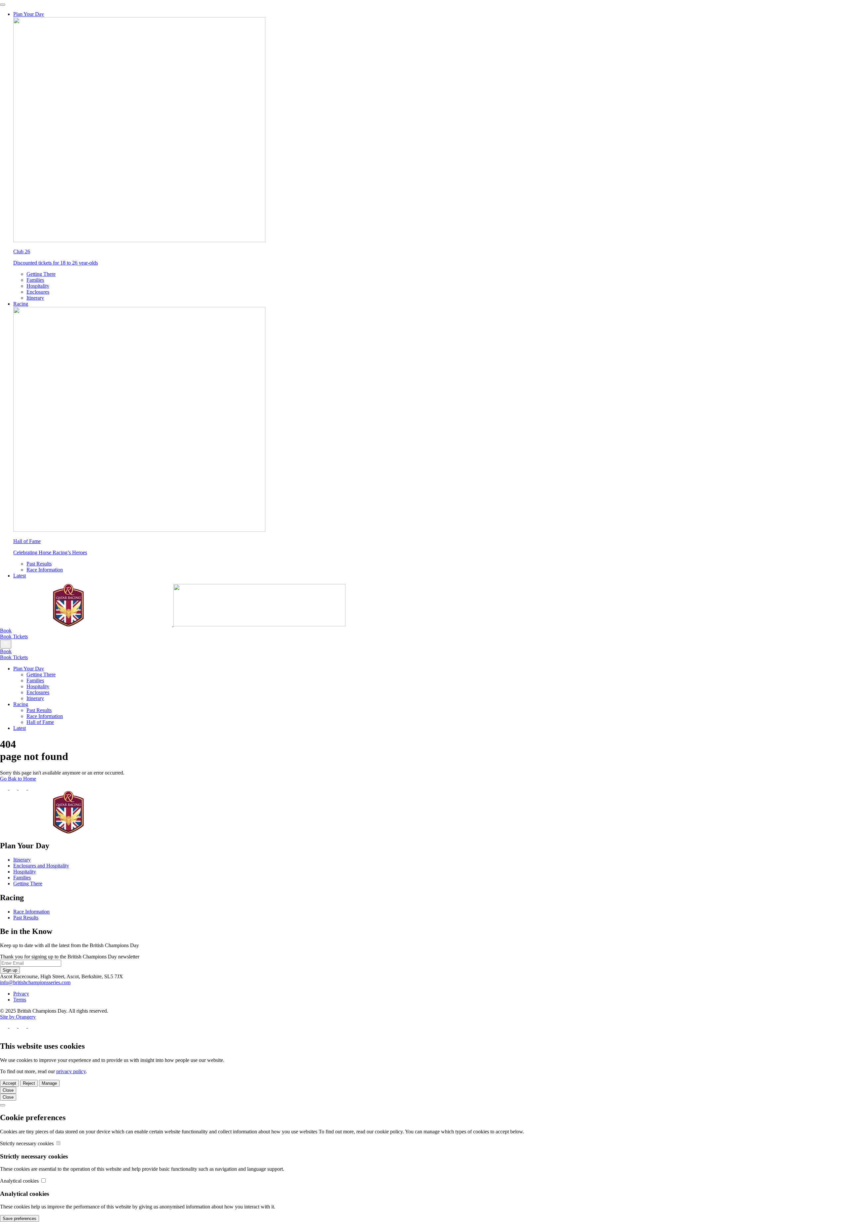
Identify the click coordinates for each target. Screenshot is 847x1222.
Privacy (21, 993)
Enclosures (37, 292)
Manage (49, 1083)
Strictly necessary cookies (27, 1143)
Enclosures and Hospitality (41, 865)
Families (35, 280)
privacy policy (71, 1071)
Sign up (10, 970)
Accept (9, 1083)
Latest (19, 575)
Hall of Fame (40, 722)
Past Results (39, 564)
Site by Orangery (18, 1017)
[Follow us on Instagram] (23, 788)
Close (8, 1090)
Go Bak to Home (18, 778)
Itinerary (35, 298)
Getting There (41, 274)
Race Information (44, 569)
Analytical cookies (20, 1181)
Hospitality (37, 286)
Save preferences (19, 1218)
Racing (20, 304)
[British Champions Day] (172, 624)
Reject (29, 1083)
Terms (19, 999)
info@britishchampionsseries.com (35, 982)
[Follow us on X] (14, 788)
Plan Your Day (28, 14)
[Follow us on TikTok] (32, 788)
